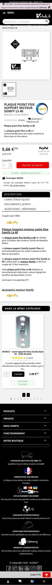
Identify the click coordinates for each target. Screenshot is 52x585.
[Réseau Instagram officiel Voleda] (33, 568)
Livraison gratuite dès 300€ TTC (26, 2)
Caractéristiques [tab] (17, 199)
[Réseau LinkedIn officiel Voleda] (21, 568)
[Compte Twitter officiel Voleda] (15, 568)
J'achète (18, 374)
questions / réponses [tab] (20, 209)
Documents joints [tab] (18, 204)
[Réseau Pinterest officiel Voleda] (39, 568)
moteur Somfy (28, 261)
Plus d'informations (17, 185)
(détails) (43, 7)
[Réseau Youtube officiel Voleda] (27, 568)
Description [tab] (13, 194)
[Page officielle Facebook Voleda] (9, 568)
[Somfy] (12, 295)
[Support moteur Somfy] (12, 222)
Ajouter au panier (32, 165)
